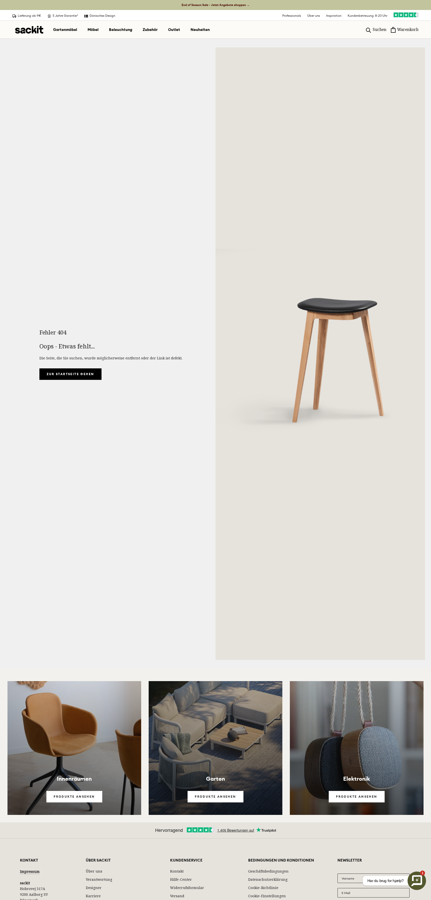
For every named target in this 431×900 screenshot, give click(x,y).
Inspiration (333, 15)
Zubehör (150, 29)
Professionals (291, 15)
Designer (94, 887)
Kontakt (177, 871)
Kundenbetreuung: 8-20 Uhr (367, 15)
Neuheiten (200, 29)
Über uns (313, 15)
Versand (177, 896)
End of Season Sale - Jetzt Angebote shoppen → (216, 5)
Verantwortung (99, 879)
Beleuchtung (120, 29)
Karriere (93, 896)
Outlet (174, 29)
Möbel (93, 29)
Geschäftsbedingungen (268, 871)
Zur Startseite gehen (70, 374)
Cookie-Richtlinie (263, 887)
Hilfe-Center (181, 879)
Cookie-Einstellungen (267, 896)
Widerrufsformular (187, 887)
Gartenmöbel (65, 29)
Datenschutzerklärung (268, 879)
